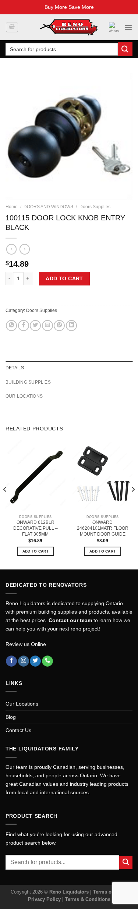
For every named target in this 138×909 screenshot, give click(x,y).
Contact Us (18, 730)
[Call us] (47, 661)
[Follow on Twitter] (35, 661)
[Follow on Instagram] (23, 661)
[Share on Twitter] (35, 325)
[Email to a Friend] (47, 325)
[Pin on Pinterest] (59, 325)
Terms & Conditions (87, 899)
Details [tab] (15, 368)
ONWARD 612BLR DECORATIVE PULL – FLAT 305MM (35, 528)
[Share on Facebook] (23, 325)
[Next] (133, 504)
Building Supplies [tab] (28, 382)
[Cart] (12, 27)
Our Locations (22, 704)
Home (12, 206)
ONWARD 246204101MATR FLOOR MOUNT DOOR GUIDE (102, 528)
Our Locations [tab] (24, 396)
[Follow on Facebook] (11, 661)
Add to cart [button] (35, 551)
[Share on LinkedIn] (71, 325)
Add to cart (64, 278)
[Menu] (128, 27)
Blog (11, 717)
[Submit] (125, 49)
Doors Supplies (94, 206)
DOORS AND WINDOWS (48, 206)
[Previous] (5, 504)
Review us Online (26, 644)
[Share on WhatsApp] (11, 325)
